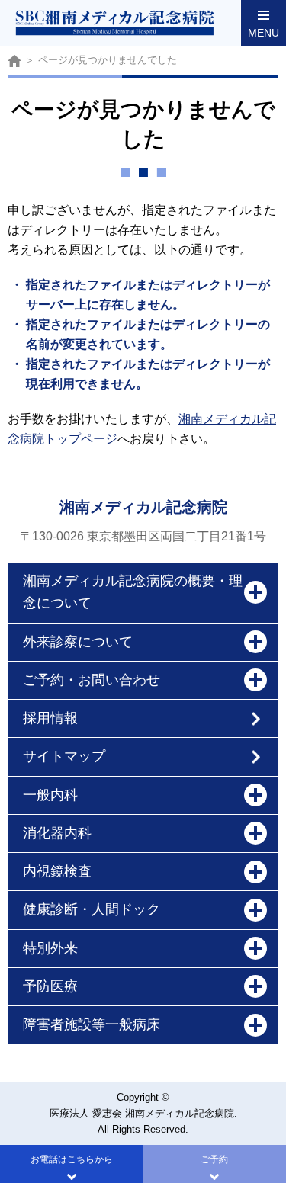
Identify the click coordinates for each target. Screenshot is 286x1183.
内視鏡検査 (57, 871)
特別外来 (50, 948)
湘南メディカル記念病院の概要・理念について (133, 592)
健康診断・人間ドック (91, 909)
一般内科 (50, 795)
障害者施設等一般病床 (91, 1024)
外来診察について (78, 641)
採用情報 (50, 718)
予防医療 (50, 986)
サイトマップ (64, 756)
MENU (263, 33)
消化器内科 (57, 833)
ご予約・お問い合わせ (91, 680)
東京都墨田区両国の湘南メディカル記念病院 (14, 60)
